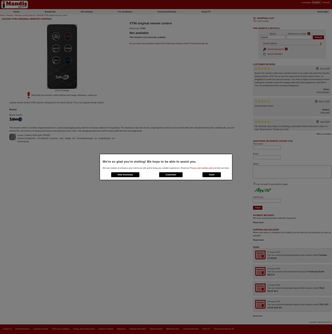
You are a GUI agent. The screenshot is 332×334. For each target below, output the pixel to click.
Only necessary (125, 175)
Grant (211, 175)
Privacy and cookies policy (202, 168)
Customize (171, 175)
